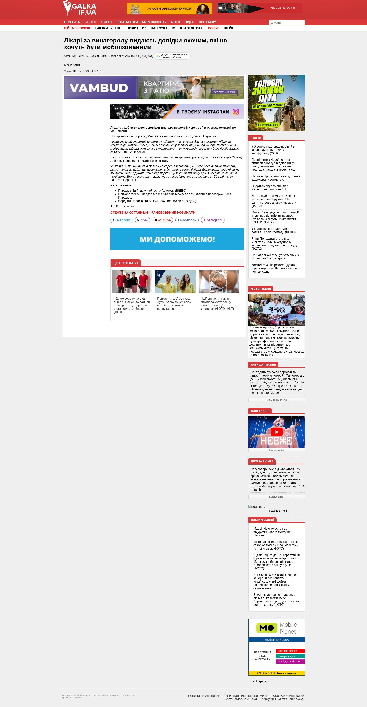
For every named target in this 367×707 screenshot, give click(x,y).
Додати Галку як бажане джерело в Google (174, 56)
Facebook (188, 220)
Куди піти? (137, 28)
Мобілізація (72, 65)
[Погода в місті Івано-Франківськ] (276, 506)
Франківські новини (216, 695)
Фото (175, 22)
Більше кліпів (276, 450)
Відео (189, 22)
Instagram (214, 220)
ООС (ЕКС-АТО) (93, 71)
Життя (106, 22)
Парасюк (127, 206)
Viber (143, 220)
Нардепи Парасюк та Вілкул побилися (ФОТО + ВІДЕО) (157, 201)
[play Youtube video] (276, 432)
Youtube (164, 220)
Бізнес (90, 22)
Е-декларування (109, 28)
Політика (72, 22)
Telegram (122, 220)
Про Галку (207, 22)
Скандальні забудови (260, 699)
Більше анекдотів (277, 400)
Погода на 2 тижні (277, 510)
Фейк (228, 28)
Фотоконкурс (192, 28)
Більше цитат (276, 496)
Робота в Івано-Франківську (141, 22)
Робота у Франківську (287, 695)
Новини (194, 695)
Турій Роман (78, 56)
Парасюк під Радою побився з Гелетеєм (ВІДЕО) (152, 190)
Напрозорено (163, 28)
